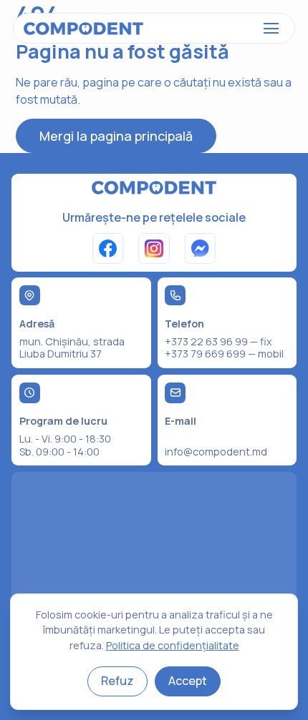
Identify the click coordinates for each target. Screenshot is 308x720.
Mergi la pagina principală (116, 135)
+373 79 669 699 (205, 353)
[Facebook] (107, 248)
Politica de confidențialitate (172, 645)
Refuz (117, 681)
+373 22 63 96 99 (206, 341)
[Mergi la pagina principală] (83, 28)
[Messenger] (200, 248)
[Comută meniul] (271, 28)
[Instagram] (153, 248)
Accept (187, 681)
